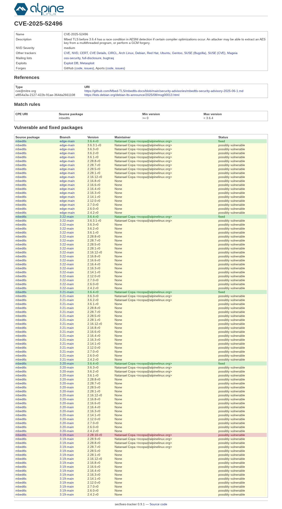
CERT (84, 53)
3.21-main (67, 292)
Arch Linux (126, 53)
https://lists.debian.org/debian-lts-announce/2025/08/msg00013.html (131, 95)
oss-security (72, 58)
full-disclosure (91, 58)
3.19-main (67, 435)
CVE (67, 53)
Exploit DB (71, 63)
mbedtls (20, 141)
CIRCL (112, 53)
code (79, 68)
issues (88, 68)
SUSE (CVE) (216, 53)
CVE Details (98, 53)
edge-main (67, 141)
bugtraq (108, 58)
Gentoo (177, 53)
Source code (158, 504)
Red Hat (152, 53)
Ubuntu (165, 53)
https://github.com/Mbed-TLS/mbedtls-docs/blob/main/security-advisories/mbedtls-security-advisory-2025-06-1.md (163, 91)
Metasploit (87, 63)
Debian (140, 53)
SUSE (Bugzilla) (195, 53)
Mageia (232, 53)
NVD (75, 53)
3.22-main (67, 216)
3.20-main (67, 363)
